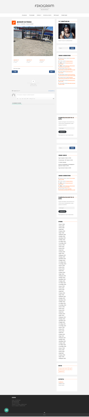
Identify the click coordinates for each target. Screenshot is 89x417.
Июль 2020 (61, 349)
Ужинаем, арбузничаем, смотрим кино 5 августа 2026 (66, 66)
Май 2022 (61, 312)
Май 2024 (61, 270)
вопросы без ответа (63, 368)
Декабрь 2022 (62, 300)
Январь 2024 (62, 277)
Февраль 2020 (62, 358)
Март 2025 (61, 253)
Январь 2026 (62, 236)
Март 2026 (61, 233)
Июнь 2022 (61, 310)
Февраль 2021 (62, 337)
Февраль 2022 (62, 317)
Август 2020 (62, 348)
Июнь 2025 (61, 248)
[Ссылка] (31, 98)
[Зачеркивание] (22, 98)
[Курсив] (19, 98)
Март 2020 (61, 356)
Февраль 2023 (62, 296)
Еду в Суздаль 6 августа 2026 (64, 158)
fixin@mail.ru (60, 381)
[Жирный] (17, 98)
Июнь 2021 (61, 331)
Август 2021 (62, 327)
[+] (34, 98)
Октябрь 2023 (62, 282)
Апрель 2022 (62, 313)
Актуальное (24, 15)
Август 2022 (62, 306)
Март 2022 (61, 315)
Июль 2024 (61, 267)
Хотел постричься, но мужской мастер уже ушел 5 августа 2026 (66, 75)
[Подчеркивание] (21, 98)
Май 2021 (61, 332)
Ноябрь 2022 (62, 301)
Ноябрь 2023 (62, 281)
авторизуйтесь (51, 90)
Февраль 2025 (62, 255)
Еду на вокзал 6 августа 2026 (64, 167)
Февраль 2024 (62, 275)
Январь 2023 (62, 298)
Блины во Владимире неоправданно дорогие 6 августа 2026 (66, 165)
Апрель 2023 (62, 293)
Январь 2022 (62, 319)
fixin (19, 23)
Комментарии (64, 15)
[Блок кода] (29, 98)
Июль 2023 (61, 288)
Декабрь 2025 (62, 238)
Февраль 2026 (62, 234)
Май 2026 (61, 229)
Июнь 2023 (61, 289)
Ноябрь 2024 (62, 260)
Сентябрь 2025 (62, 243)
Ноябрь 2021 (62, 322)
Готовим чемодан (69, 61)
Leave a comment (30, 23)
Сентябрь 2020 (62, 346)
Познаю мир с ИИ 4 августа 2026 (65, 160)
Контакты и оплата (47, 15)
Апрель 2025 (62, 251)
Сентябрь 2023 (62, 284)
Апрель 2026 (62, 231)
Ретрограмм (31, 15)
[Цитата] (27, 98)
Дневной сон (16, 59)
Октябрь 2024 (62, 262)
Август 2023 (62, 286)
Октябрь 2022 (62, 303)
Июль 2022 (61, 308)
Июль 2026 (61, 226)
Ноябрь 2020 (62, 343)
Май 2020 (61, 353)
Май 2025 (61, 250)
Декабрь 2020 (62, 341)
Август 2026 (62, 224)
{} (32, 98)
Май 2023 (61, 291)
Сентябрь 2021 (62, 325)
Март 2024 (61, 274)
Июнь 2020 (61, 351)
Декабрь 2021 (62, 320)
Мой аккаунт (56, 15)
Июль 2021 (61, 329)
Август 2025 (62, 245)
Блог (19, 68)
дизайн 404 (61, 371)
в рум (70, 368)
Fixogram (44, 6)
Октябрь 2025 (62, 241)
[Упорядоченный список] (24, 98)
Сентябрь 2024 (62, 263)
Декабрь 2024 (62, 258)
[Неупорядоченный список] (26, 98)
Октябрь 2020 (62, 344)
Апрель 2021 (62, 334)
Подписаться (62, 131)
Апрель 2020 (62, 355)
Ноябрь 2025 (62, 239)
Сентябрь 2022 (62, 305)
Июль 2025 (61, 246)
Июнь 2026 (61, 227)
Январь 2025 (62, 257)
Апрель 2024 (62, 272)
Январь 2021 (62, 339)
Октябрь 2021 (62, 324)
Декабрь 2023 (62, 279)
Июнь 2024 (61, 269)
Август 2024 (62, 265)
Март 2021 (61, 336)
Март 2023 (61, 294)
